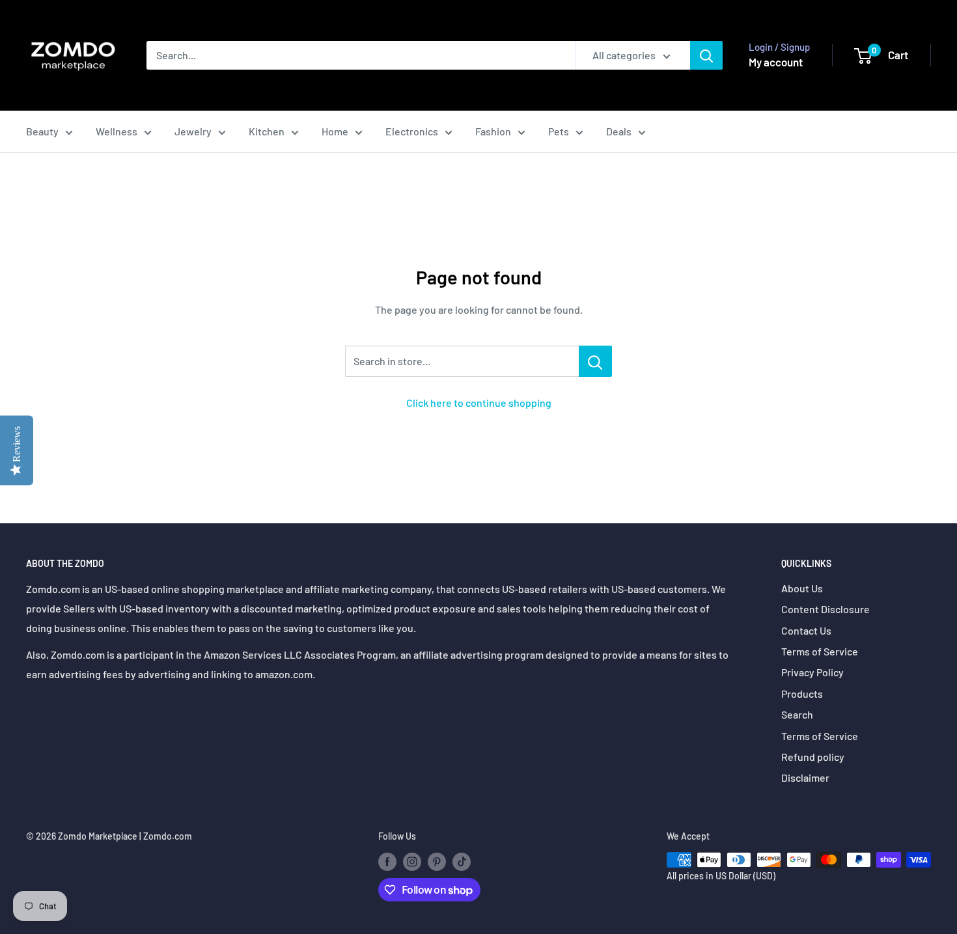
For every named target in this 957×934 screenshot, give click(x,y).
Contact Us (806, 630)
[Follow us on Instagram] (412, 861)
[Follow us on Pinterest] (437, 861)
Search (797, 714)
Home (335, 131)
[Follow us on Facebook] (387, 861)
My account (776, 61)
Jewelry (193, 131)
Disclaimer (805, 777)
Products (802, 693)
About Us (802, 588)
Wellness (116, 131)
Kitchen (266, 131)
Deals (618, 131)
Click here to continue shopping (478, 402)
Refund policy (812, 756)
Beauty (42, 131)
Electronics (411, 131)
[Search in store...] (595, 361)
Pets (558, 131)
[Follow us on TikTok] (461, 861)
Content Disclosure (825, 609)
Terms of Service (819, 651)
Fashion (493, 131)
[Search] (706, 55)
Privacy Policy (812, 672)
